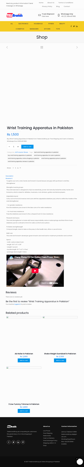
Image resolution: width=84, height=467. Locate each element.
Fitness (26, 152)
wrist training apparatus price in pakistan (53, 158)
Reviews (9, 178)
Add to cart (27, 147)
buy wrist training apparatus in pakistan (20, 155)
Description (9, 176)
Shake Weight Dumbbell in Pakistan (60, 353)
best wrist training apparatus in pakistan (46, 152)
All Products (19, 152)
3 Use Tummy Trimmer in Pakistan (24, 404)
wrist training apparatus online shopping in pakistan (23, 158)
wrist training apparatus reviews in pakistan (21, 161)
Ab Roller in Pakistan (24, 353)
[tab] (42, 176)
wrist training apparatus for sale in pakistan (47, 155)
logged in (17, 304)
